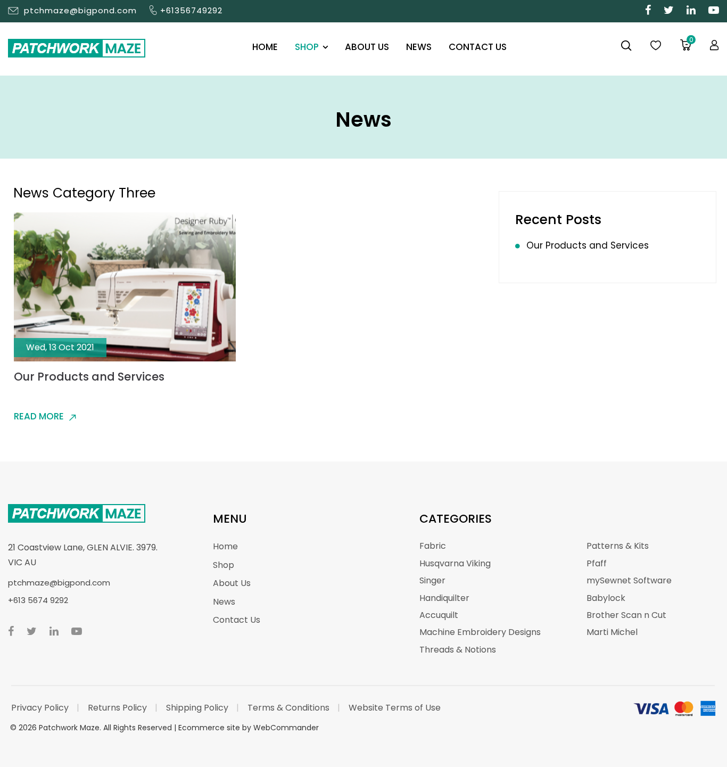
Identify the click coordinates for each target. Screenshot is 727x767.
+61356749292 (191, 10)
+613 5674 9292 (38, 600)
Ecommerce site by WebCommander (248, 727)
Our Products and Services (89, 376)
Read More (39, 416)
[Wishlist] (655, 45)
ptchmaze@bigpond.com (80, 10)
